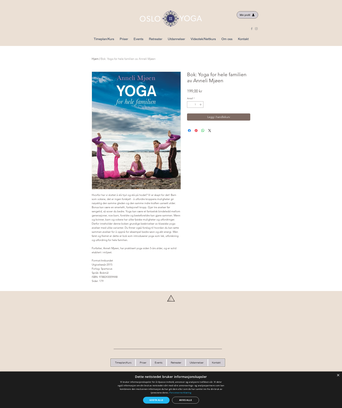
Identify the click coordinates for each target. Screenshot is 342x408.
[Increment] (201, 105)
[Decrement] (190, 105)
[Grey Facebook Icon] (251, 28)
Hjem (95, 59)
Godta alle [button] (156, 400)
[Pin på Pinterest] (196, 130)
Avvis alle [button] (185, 400)
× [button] (338, 375)
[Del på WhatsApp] (203, 130)
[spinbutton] (195, 105)
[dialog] (171, 389)
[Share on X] (210, 130)
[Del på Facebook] (189, 130)
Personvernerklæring (180, 392)
